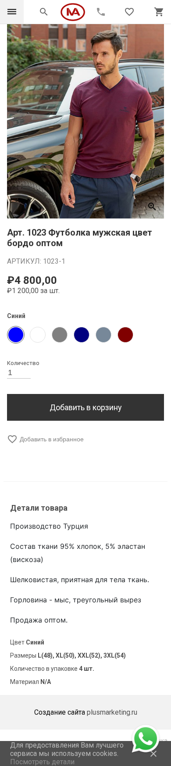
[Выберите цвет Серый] (59, 335)
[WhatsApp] (145, 739)
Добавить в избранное (45, 439)
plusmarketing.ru (112, 712)
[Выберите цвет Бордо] (125, 335)
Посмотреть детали (42, 762)
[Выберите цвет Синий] (16, 335)
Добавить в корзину (86, 407)
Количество (23, 363)
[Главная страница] (77, 12)
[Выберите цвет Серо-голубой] (103, 335)
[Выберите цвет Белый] (37, 335)
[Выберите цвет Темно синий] (81, 335)
